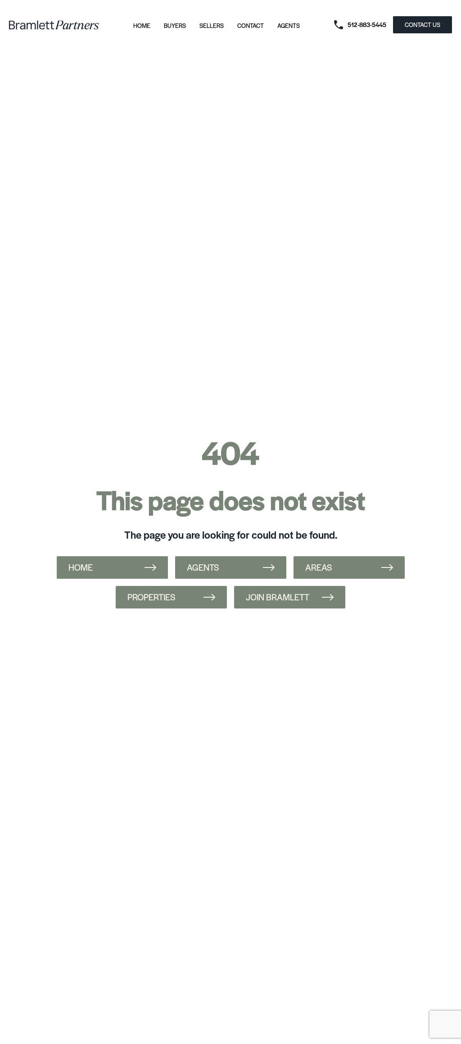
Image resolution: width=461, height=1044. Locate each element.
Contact (250, 25)
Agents (288, 25)
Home (141, 25)
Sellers (211, 25)
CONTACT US (422, 24)
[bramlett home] (54, 25)
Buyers (175, 25)
